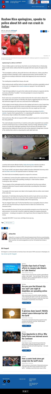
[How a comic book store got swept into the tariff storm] (12, 361)
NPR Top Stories (9, 222)
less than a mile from (10, 171)
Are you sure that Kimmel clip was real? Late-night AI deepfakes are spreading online (34, 288)
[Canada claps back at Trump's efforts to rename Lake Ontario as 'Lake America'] (12, 268)
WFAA (45, 124)
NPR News (24, 263)
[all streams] (49, 6)
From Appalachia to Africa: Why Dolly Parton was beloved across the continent (35, 336)
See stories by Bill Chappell (9, 254)
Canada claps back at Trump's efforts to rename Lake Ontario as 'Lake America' (34, 268)
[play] (4, 6)
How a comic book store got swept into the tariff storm (33, 359)
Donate (46, 2)
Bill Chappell (14, 30)
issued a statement (24, 86)
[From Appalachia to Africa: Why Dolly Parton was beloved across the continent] (12, 337)
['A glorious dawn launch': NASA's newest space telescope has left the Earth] (12, 313)
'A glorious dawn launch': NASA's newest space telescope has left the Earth (35, 313)
